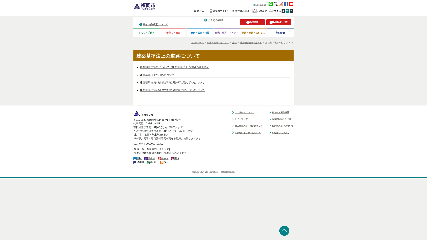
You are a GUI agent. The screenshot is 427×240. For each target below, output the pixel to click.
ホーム (200, 11)
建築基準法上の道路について (157, 75)
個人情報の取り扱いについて (249, 126)
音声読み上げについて (283, 126)
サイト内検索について (155, 24)
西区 (165, 162)
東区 (139, 158)
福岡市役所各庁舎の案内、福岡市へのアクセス (160, 153)
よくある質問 (215, 19)
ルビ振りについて (280, 132)
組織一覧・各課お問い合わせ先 (151, 149)
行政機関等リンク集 (281, 119)
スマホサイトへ (221, 11)
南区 (176, 158)
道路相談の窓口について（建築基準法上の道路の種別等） (174, 67)
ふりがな (262, 11)
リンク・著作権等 (280, 112)
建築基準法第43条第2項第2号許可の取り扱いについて (172, 82)
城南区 (140, 162)
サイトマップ (241, 119)
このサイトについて (244, 112)
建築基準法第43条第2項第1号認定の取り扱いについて (172, 90)
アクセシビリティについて (248, 132)
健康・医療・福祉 (200, 32)
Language (260, 5)
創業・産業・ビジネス (253, 32)
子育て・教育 (173, 32)
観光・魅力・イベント (226, 32)
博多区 (151, 158)
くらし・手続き (146, 32)
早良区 (154, 162)
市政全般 (280, 32)
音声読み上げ (242, 11)
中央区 (164, 158)
